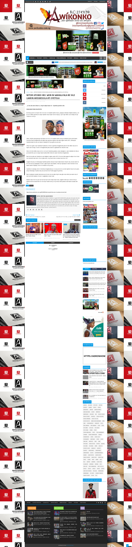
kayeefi (99, 448)
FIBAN (91, 430)
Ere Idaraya (86, 425)
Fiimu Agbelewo (87, 432)
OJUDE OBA (99, 461)
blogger (35, 242)
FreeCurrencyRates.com (88, 201)
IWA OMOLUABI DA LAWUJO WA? (93, 517)
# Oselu (31, 185)
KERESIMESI (91, 450)
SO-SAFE (92, 473)
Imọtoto (91, 441)
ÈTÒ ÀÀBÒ (69, 58)
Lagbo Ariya (71, 62)
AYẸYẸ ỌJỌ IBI (87, 421)
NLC (84, 461)
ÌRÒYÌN (45, 58)
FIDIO (95, 430)
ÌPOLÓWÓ (39, 58)
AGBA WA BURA (87, 411)
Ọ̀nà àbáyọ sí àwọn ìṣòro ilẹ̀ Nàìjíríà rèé (68, 511)
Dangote (97, 423)
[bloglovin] (45, 2)
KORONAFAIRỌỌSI (99, 452)
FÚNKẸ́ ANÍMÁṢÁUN (61, 58)
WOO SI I (78, 220)
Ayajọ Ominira (87, 418)
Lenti (85, 459)
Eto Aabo (86, 427)
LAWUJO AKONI (87, 457)
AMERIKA (98, 411)
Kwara (90, 407)
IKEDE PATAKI (83, 502)
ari (96, 414)
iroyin (98, 443)
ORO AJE (85, 466)
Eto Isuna (86, 430)
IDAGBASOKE (86, 436)
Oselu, (44, 101)
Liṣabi (89, 459)
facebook (71, 242)
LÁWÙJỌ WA (52, 58)
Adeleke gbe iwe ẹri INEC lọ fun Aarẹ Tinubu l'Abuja (33, 235)
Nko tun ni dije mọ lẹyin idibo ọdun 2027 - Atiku (52, 235)
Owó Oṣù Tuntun (87, 470)
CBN (84, 423)
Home (27, 92)
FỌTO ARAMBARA (100, 432)
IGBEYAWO (92, 439)
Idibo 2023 (97, 436)
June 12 (100, 445)
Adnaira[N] (100, 312)
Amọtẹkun (86, 414)
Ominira (91, 464)
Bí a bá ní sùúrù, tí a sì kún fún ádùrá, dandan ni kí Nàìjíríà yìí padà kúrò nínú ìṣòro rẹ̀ (68, 519)
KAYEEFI (85, 407)
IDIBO (92, 436)
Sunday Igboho (99, 473)
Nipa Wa (28, 502)
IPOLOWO (86, 443)
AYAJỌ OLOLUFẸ (100, 416)
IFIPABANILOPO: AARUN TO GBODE (67, 535)
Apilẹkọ (90, 405)
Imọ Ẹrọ (85, 441)
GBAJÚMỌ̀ (94, 268)
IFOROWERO (86, 439)
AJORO (93, 411)
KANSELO (93, 448)
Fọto (94, 432)
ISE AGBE (85, 445)
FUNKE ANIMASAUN (93, 434)
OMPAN (96, 464)
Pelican (95, 470)
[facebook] (33, 2)
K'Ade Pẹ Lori (87, 448)
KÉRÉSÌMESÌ (98, 450)
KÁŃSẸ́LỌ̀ (76, 58)
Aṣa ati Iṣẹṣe (87, 416)
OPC (101, 464)
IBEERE (100, 434)
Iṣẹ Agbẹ (91, 445)
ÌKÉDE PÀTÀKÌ (83, 58)
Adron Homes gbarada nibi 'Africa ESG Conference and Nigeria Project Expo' (46, 62)
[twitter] (36, 2)
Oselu (31, 92)
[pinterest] (43, 2)
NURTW (88, 461)
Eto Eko (95, 405)
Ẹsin (103, 425)
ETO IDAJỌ (97, 427)
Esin (99, 425)
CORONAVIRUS (90, 423)
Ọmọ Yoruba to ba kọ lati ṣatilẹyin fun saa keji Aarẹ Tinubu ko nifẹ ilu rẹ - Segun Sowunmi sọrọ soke (71, 236)
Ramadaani (100, 470)
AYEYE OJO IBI (95, 418)
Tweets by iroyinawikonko (88, 263)
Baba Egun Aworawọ (96, 421)
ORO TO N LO (100, 466)
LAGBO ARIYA (98, 455)
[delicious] (50, 2)
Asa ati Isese (101, 414)
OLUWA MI (86, 464)
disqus (52, 242)
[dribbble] (48, 2)
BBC (103, 421)
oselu (85, 468)
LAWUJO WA (100, 457)
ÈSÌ (102, 268)
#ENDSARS (86, 409)
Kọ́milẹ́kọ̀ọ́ (86, 452)
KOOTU (91, 452)
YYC (96, 475)
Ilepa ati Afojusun (37, 502)
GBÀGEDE (90, 1)
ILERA (98, 439)
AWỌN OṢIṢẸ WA (63, 502)
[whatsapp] (103, 502)
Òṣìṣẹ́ (102, 468)
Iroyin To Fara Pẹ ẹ (31, 220)
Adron (85, 405)
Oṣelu (94, 407)
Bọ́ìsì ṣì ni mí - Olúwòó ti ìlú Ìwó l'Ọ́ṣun (42, 523)
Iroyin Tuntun (54, 502)
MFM (93, 459)
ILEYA (102, 439)
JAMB (96, 445)
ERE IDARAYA (93, 425)
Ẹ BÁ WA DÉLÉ (102, 1)
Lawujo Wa (94, 457)
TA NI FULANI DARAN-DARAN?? (93, 534)
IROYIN (28, 224)
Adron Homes (98, 409)
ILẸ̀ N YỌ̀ (88, 511)
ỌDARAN (93, 461)
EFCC (102, 423)
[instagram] (38, 2)
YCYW (92, 475)
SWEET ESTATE (87, 475)
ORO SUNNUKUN (92, 466)
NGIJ (101, 459)
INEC (96, 441)
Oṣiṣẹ (99, 407)
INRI (99, 441)
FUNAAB (85, 434)
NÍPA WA (95, 1)
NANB (97, 459)
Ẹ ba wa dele (46, 502)
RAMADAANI (86, 473)
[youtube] (40, 2)
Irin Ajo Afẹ (92, 443)
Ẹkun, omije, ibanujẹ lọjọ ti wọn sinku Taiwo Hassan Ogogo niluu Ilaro (89, 62)
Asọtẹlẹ (93, 416)
